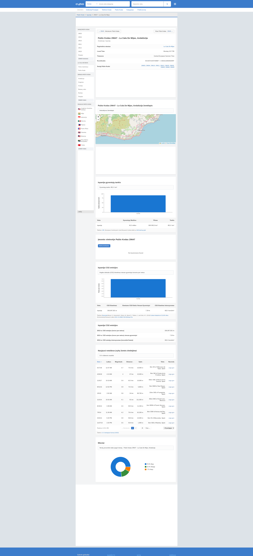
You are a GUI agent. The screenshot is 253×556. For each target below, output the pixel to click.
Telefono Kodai (106, 10)
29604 (80, 37)
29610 (80, 40)
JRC (103, 230)
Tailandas (82, 132)
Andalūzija (81, 78)
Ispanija (89, 15)
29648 (167, 67)
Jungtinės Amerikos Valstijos (85, 109)
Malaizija (82, 136)
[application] (135, 204)
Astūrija (80, 86)
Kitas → (148, 428)
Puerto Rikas (83, 128)
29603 (80, 33)
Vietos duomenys (83, 67)
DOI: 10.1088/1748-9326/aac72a (124, 317)
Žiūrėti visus (82, 100)
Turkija (81, 145)
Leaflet (163, 143)
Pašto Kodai (119, 10)
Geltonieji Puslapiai (92, 10)
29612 (80, 48)
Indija (81, 113)
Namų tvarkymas (104, 245)
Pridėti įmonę (141, 10)
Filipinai (81, 125)
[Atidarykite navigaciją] (175, 4)
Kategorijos (130, 10)
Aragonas (81, 82)
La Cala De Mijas (169, 46)
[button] (98, 116)
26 (142, 428)
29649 (172, 67)
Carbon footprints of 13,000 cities (159, 315)
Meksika (82, 121)
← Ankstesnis (126, 428)
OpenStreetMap (171, 143)
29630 (172, 65)
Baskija (80, 93)
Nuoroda (104, 315)
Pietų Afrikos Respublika (83, 140)
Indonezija (82, 117)
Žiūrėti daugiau (83, 58)
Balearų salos (82, 89)
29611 (80, 44)
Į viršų (80, 211)
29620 (80, 51)
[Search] (167, 4)
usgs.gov (171, 368)
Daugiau (80, 55)
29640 (163, 67)
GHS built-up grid (141, 230)
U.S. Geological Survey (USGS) (110, 432)
